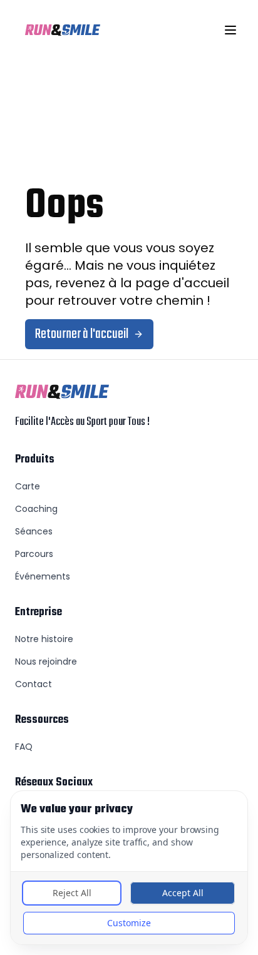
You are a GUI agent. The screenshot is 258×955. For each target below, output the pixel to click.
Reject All (72, 893)
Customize (129, 923)
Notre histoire (44, 639)
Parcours (34, 554)
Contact (33, 684)
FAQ (24, 746)
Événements (42, 576)
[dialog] (129, 867)
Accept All (183, 893)
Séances (34, 531)
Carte (27, 486)
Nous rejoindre (46, 661)
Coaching (36, 509)
